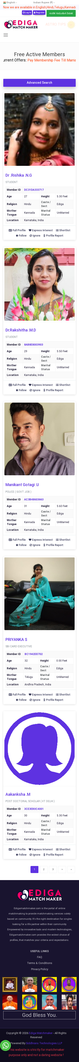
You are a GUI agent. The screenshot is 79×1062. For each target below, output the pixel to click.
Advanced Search (39, 82)
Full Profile (19, 230)
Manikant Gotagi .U (22, 484)
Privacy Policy (39, 969)
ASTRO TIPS (55, 24)
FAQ (39, 957)
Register (40, 12)
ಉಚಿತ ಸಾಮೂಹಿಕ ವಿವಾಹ (61, 13)
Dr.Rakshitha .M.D (20, 330)
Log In (28, 12)
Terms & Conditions (39, 963)
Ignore (36, 235)
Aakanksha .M (17, 794)
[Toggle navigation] (6, 35)
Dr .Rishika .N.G (18, 175)
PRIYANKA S (16, 639)
